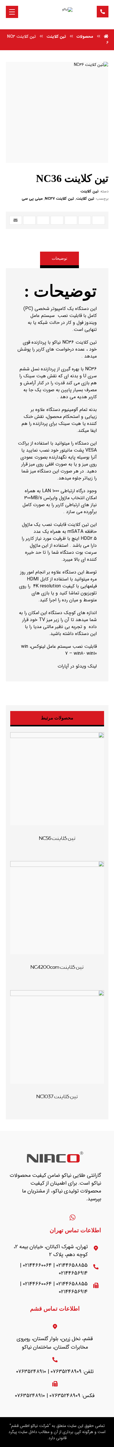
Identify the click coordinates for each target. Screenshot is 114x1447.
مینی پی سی (32, 199)
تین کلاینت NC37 (59, 199)
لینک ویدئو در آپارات (76, 666)
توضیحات (59, 258)
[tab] (59, 260)
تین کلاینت (89, 191)
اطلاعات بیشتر (52, 838)
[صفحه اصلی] (106, 36)
